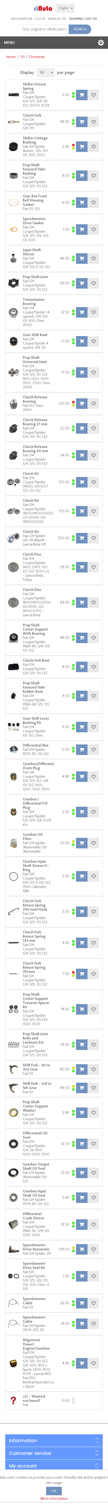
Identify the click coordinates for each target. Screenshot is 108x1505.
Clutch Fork (32, 115)
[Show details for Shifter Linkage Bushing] (13, 146)
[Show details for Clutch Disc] (13, 567)
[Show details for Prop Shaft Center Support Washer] (13, 1112)
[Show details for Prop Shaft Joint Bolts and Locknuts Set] (13, 1044)
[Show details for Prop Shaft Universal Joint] (13, 372)
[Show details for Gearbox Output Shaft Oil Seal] (13, 1173)
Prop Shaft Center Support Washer (35, 1106)
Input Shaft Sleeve (32, 252)
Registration (21, 19)
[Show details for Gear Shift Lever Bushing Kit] (13, 727)
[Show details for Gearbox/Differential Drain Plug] (13, 776)
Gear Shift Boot (35, 335)
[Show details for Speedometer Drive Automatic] (13, 1249)
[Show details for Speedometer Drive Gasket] (13, 229)
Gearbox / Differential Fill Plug (35, 803)
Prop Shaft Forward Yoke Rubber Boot (34, 687)
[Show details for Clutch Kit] (13, 482)
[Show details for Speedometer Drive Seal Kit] (13, 1276)
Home (11, 57)
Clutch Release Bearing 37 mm (35, 422)
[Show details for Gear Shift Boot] (13, 341)
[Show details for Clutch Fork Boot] (13, 667)
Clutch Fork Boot (36, 660)
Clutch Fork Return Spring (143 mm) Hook (35, 905)
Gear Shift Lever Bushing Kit (36, 720)
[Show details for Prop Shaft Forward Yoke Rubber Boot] (13, 696)
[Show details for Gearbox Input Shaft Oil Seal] (13, 1197)
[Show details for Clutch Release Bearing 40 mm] (13, 455)
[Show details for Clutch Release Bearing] (13, 403)
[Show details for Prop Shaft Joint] (13, 283)
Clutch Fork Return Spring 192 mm (34, 967)
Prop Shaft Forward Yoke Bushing (34, 169)
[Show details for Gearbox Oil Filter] (13, 843)
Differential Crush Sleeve (33, 1216)
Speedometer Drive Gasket (34, 221)
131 (22, 57)
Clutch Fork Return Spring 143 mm (34, 936)
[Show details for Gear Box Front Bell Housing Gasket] (13, 202)
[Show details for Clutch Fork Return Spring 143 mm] (13, 943)
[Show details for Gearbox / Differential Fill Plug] (13, 812)
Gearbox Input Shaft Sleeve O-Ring (36, 865)
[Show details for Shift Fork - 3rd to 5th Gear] (13, 1088)
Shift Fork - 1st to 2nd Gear (36, 1067)
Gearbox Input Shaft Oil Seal (34, 1193)
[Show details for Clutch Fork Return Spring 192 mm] (13, 974)
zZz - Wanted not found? (34, 1398)
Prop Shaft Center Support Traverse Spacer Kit (36, 1000)
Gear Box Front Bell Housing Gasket (35, 200)
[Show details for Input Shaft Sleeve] (13, 258)
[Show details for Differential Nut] (13, 749)
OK (54, 1491)
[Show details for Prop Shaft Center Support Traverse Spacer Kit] (13, 1009)
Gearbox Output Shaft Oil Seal (36, 1166)
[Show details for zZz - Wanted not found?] (13, 1401)
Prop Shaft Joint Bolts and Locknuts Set (35, 1038)
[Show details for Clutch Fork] (13, 122)
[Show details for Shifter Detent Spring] (13, 95)
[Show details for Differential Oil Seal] (13, 1144)
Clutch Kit (31, 474)
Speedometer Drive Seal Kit (34, 1266)
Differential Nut (35, 745)
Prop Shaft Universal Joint (35, 360)
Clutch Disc (32, 554)
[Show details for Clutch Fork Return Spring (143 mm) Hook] (13, 911)
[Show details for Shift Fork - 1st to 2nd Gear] (13, 1069)
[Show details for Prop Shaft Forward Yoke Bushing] (13, 175)
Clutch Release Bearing (35, 399)
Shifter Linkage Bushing (35, 140)
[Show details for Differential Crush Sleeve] (13, 1224)
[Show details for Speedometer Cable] (13, 1303)
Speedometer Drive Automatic (36, 1247)
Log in (40, 19)
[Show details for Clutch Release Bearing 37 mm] (13, 428)
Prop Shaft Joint (35, 277)
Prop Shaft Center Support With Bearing (35, 629)
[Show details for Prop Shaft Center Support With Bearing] (13, 638)
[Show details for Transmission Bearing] (13, 312)
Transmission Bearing (34, 302)
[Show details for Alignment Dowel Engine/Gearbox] (13, 1363)
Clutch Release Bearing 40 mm (35, 449)
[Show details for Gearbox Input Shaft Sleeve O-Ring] (13, 876)
